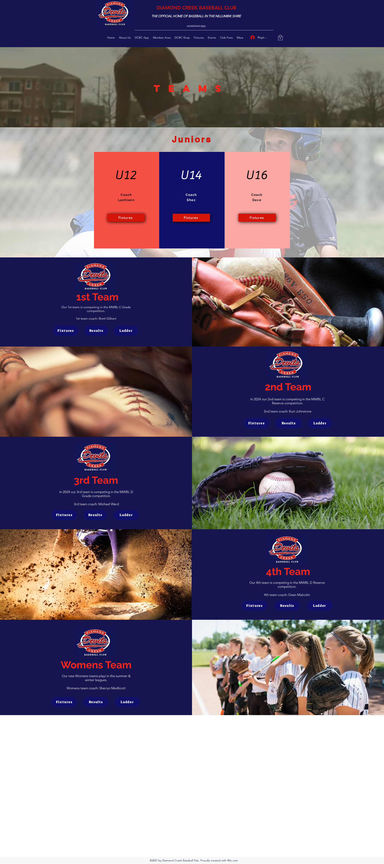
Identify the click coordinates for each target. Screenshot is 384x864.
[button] (280, 38)
